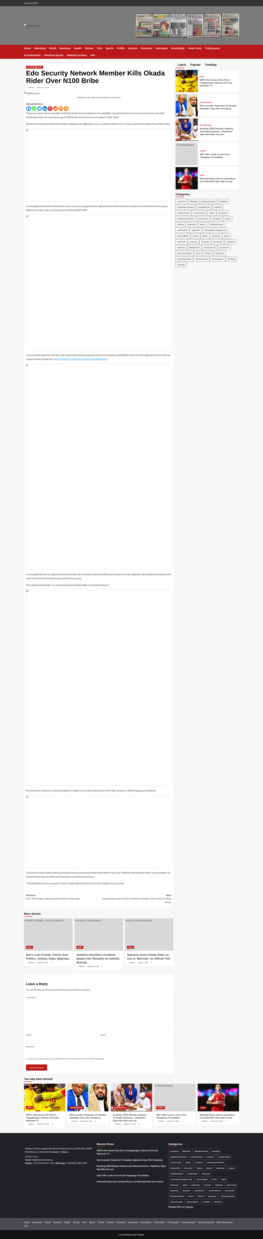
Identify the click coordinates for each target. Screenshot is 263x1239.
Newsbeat (40, 48)
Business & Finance (185, 207)
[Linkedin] (44, 108)
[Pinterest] (50, 108)
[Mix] (60, 108)
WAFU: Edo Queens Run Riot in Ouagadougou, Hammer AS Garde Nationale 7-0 (216, 83)
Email (103, 1034)
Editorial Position (185, 219)
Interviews (162, 48)
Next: (136, 898)
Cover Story (199, 213)
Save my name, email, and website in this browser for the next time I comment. (67, 1058)
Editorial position (77, 55)
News (40, 67)
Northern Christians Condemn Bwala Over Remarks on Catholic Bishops (98, 958)
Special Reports (184, 253)
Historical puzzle (53, 55)
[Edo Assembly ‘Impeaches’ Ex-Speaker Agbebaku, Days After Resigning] (187, 105)
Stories (89, 48)
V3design (189, 1206)
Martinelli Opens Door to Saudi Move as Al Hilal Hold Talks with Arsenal (130, 1181)
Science (132, 48)
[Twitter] (39, 108)
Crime (211, 213)
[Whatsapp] (34, 108)
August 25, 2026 (43, 1124)
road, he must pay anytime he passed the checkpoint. (80, 358)
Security (181, 248)
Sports (110, 48)
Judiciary (195, 230)
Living (195, 236)
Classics (217, 207)
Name (29, 1034)
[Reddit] (55, 108)
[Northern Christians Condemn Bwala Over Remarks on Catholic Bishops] (99, 934)
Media (205, 236)
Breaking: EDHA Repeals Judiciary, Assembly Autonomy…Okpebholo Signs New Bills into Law (216, 131)
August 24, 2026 (86, 1121)
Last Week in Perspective (215, 230)
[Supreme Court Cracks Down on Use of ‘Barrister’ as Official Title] (149, 934)
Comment (31, 997)
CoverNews (125, 1234)
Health (78, 48)
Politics (193, 242)
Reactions (217, 242)
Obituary (181, 242)
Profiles (203, 151)
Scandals (230, 242)
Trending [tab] (210, 64)
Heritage (192, 225)
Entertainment (32, 55)
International (216, 225)
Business (65, 48)
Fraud (228, 219)
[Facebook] (28, 108)
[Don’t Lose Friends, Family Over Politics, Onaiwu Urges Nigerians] (48, 934)
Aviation (181, 201)
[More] (66, 108)
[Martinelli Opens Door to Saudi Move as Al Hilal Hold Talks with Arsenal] (187, 178)
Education (203, 219)
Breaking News (206, 102)
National (216, 236)
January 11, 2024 (43, 87)
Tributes (181, 265)
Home (27, 48)
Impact (203, 225)
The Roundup (217, 259)
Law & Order (183, 236)
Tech (99, 48)
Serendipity (178, 48)
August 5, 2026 (93, 966)
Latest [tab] (181, 64)
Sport (202, 77)
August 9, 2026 (42, 963)
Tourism (231, 259)
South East (224, 248)
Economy (222, 213)
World (52, 48)
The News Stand (184, 259)
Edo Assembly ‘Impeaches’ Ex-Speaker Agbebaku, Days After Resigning (129, 1160)
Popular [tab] (195, 64)
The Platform (201, 259)
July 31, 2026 (143, 963)
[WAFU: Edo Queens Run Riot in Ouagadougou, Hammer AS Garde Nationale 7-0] (187, 80)
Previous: (53, 897)
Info (92, 55)
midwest (31, 87)
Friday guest (212, 48)
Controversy (183, 213)
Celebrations (204, 207)
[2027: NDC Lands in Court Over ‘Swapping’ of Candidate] (185, 144)
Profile (121, 48)
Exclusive (146, 48)
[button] (237, 51)
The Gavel (219, 253)
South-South (209, 248)
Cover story (195, 48)
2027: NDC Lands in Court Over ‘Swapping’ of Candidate (123, 1175)
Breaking (30, 67)
